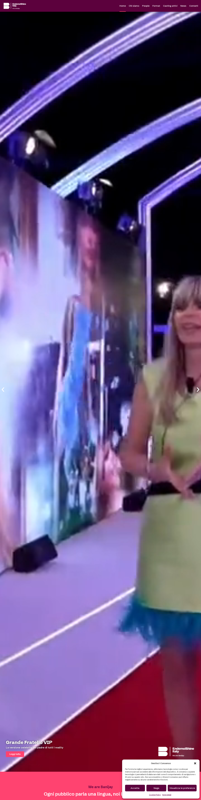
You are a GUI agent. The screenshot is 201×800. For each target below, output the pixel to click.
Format (156, 5)
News (183, 5)
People (145, 5)
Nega (156, 788)
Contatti (193, 5)
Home (122, 5)
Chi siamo (134, 5)
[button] (195, 763)
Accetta (135, 788)
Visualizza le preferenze (182, 788)
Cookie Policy (155, 795)
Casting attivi (170, 5)
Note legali (166, 795)
